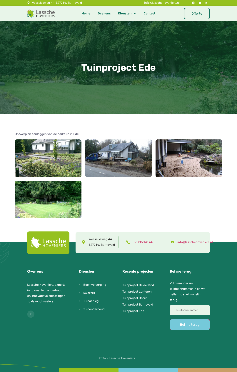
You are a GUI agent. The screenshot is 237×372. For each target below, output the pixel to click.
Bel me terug (190, 325)
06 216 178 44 (143, 242)
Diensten (124, 13)
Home (86, 13)
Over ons (104, 13)
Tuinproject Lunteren (137, 291)
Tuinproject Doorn (134, 298)
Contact (149, 13)
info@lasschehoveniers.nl (195, 242)
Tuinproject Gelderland (138, 285)
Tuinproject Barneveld (137, 304)
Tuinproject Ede (133, 311)
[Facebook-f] (30, 314)
